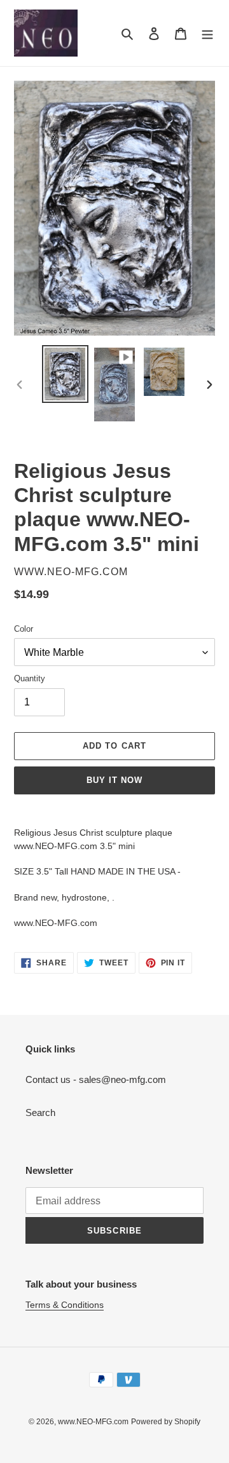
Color (23, 629)
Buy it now (114, 780)
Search (40, 1112)
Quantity (29, 678)
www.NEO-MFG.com (93, 1421)
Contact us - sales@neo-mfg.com (95, 1079)
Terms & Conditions (64, 1305)
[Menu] (207, 33)
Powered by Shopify (165, 1421)
